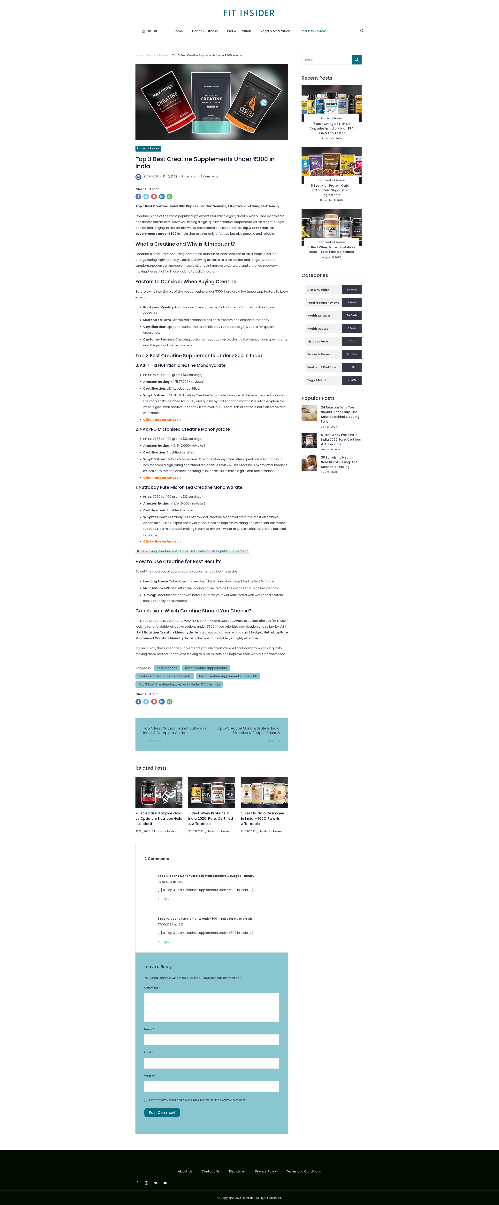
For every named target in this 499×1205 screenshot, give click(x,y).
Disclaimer (237, 1172)
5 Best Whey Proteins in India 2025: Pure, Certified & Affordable (210, 818)
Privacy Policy (266, 1172)
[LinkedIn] (163, 197)
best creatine (167, 668)
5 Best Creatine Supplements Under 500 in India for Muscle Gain (205, 919)
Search (357, 59)
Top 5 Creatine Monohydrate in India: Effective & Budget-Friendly (248, 730)
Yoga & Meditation (275, 31)
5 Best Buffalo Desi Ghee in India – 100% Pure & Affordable (262, 818)
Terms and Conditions (303, 1172)
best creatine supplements (206, 668)
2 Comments (209, 177)
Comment (152, 987)
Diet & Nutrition (239, 31)
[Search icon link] (362, 31)
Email (148, 1052)
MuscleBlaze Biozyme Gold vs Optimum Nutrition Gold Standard (158, 818)
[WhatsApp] (170, 197)
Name (149, 1029)
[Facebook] (137, 31)
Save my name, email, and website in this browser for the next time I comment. (197, 1100)
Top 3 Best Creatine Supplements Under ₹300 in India (179, 684)
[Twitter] (149, 31)
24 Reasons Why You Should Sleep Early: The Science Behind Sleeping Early (340, 414)
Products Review (313, 31)
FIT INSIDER (249, 13)
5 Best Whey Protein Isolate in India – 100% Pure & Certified (331, 249)
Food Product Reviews (332, 180)
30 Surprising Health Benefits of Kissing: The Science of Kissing (339, 462)
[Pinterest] (155, 197)
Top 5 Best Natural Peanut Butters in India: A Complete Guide (174, 730)
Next (271, 741)
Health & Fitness (205, 31)
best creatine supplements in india (164, 676)
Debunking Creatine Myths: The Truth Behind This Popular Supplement (192, 551)
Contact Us (211, 1172)
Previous (155, 741)
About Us (185, 1172)
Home (178, 31)
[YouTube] (155, 31)
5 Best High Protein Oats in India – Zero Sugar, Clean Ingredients (331, 190)
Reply (165, 899)
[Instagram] (143, 31)
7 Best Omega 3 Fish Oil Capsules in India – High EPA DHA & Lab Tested (332, 128)
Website (149, 1075)
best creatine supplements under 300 (228, 676)
